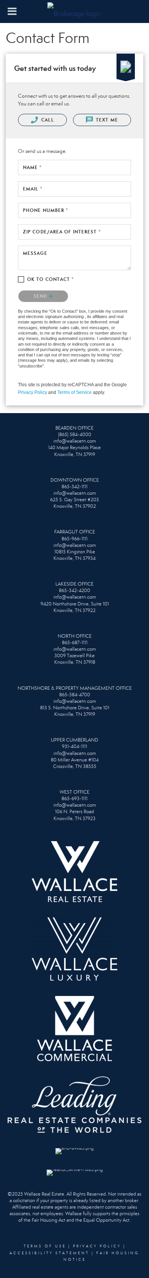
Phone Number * (45, 210)
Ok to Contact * (50, 279)
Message (35, 253)
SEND (41, 296)
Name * (32, 167)
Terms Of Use (45, 1246)
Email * (32, 189)
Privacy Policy (32, 392)
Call (47, 120)
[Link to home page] (74, 11)
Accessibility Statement (49, 1253)
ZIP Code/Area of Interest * (62, 232)
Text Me (106, 120)
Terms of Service (74, 392)
